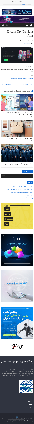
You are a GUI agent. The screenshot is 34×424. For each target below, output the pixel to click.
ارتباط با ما (30, 401)
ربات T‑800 (22, 4)
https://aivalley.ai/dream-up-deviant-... (22, 78)
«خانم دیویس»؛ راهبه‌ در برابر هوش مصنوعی (18, 164)
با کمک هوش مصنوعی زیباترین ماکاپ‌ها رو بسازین (17, 139)
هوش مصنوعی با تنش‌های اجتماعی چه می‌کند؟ (23, 187)
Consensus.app (29, 198)
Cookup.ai (6, 84)
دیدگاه (31, 407)
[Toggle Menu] (3, 176)
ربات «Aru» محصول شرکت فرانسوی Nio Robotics (21, 192)
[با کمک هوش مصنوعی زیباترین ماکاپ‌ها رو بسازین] (17, 121)
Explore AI (27, 84)
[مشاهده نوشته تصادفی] (3, 25)
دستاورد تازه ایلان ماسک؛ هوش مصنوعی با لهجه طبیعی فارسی (19, 189)
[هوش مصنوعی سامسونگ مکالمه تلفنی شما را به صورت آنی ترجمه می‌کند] (17, 95)
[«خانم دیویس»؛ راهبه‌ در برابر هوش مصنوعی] (17, 145)
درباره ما (31, 404)
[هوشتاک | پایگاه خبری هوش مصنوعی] (17, 16)
